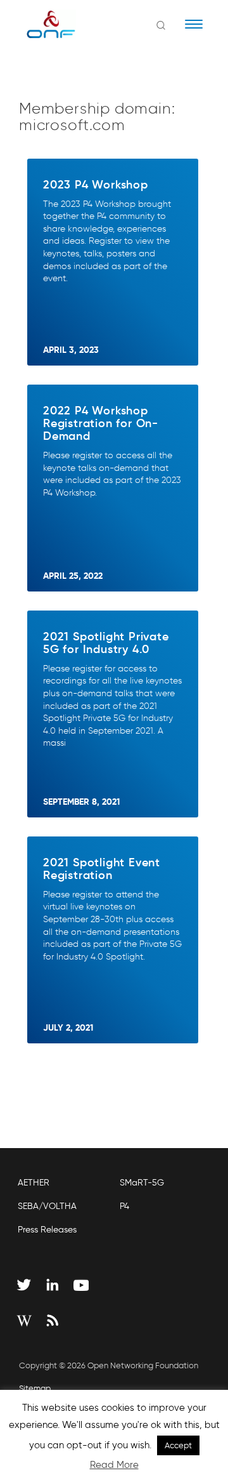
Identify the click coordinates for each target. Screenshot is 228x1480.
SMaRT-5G (142, 1182)
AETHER (33, 1182)
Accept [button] (178, 1445)
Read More (114, 1464)
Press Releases (47, 1229)
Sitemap (35, 1388)
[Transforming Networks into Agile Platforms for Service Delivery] (43, 24)
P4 (124, 1206)
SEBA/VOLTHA (47, 1206)
